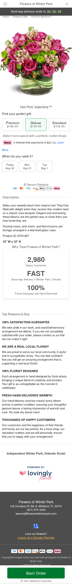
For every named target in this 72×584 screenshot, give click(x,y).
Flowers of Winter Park (36, 3)
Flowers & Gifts (20, 16)
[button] (64, 575)
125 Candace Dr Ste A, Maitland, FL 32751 (36, 506)
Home (6, 16)
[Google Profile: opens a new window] (36, 526)
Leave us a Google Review (36, 538)
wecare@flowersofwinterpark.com (36, 513)
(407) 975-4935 (36, 510)
